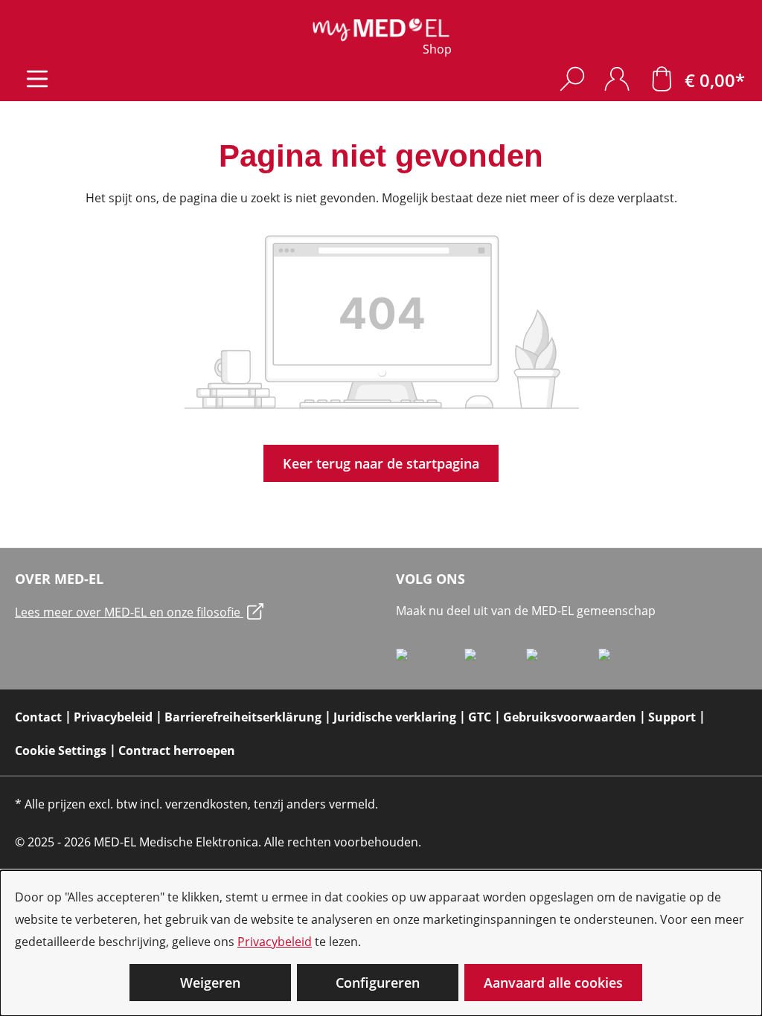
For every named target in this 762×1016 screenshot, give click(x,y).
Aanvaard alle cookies (553, 982)
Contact (38, 717)
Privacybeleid (274, 941)
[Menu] (37, 78)
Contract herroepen (176, 750)
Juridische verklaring (394, 717)
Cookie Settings (60, 750)
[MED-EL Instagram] (562, 660)
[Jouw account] (617, 78)
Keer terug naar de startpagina (381, 463)
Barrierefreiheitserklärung (242, 717)
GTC (479, 717)
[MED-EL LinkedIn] (495, 660)
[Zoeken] (572, 78)
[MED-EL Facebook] (430, 660)
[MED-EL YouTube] (629, 660)
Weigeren (210, 982)
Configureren (378, 982)
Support (672, 717)
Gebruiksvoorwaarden (569, 717)
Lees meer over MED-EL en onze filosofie (129, 612)
